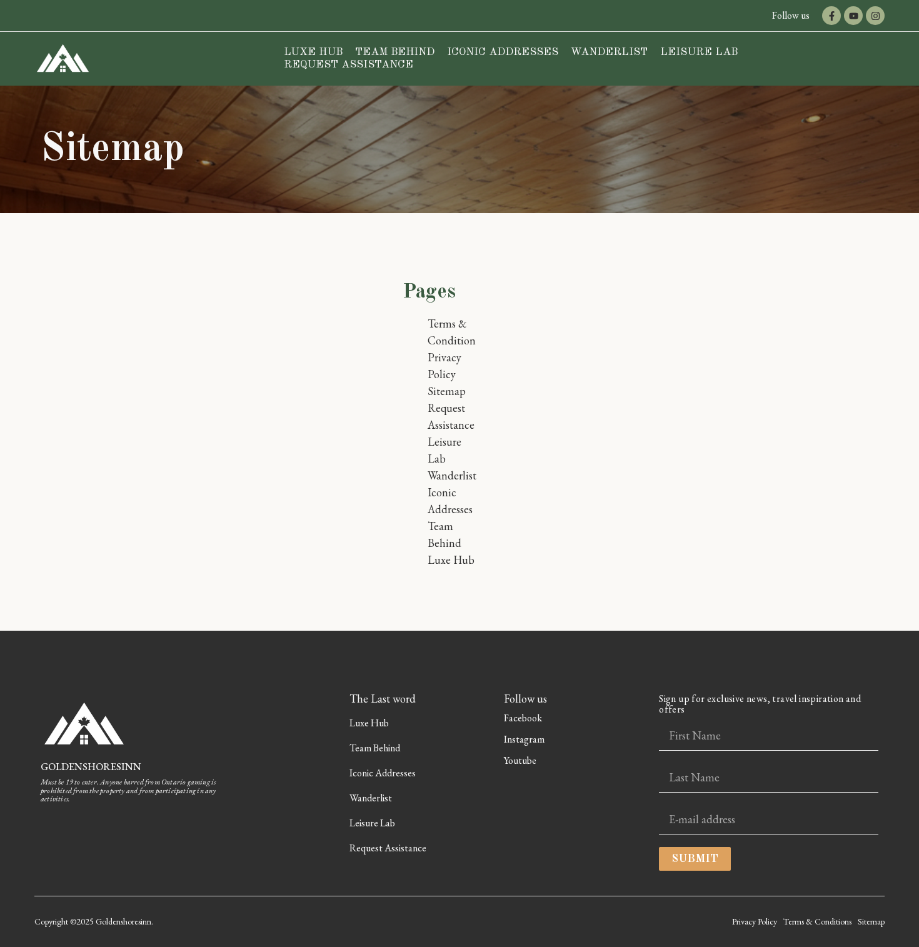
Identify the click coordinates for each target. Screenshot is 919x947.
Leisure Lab (699, 52)
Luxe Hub (313, 52)
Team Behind (394, 52)
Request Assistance (348, 64)
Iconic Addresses (502, 52)
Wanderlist (609, 52)
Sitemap (447, 391)
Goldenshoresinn (91, 766)
